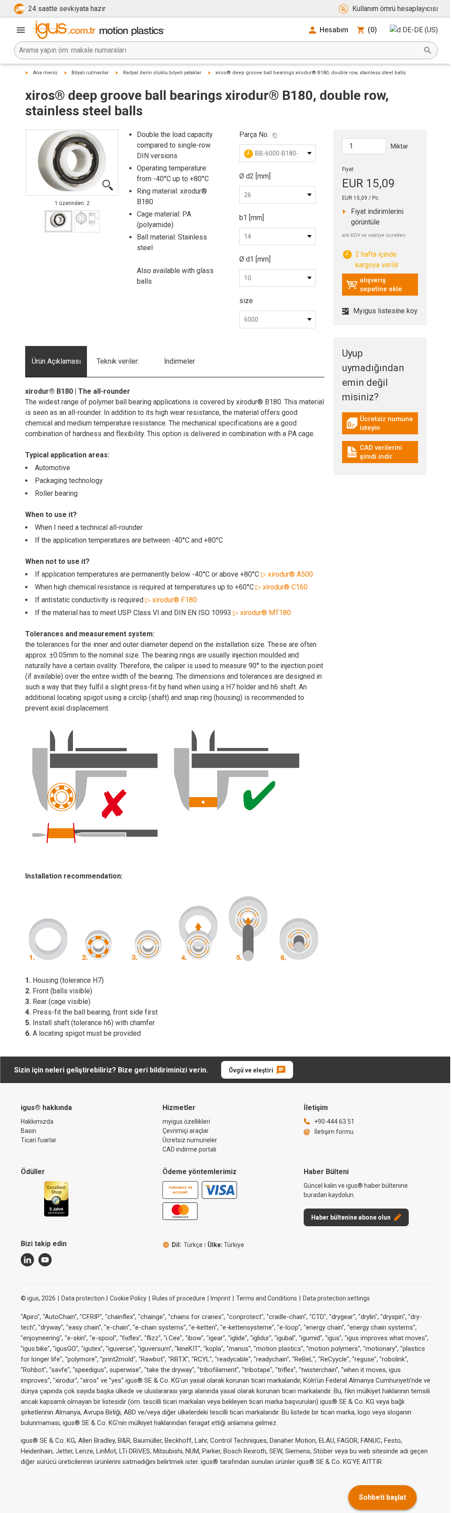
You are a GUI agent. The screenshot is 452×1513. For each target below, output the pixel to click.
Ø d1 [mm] (255, 259)
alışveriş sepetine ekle (374, 284)
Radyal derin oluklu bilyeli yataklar (162, 73)
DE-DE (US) (420, 30)
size (246, 301)
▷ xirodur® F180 (171, 600)
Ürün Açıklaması (56, 361)
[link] (380, 426)
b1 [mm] (251, 217)
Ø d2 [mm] (255, 176)
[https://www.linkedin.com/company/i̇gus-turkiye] (27, 1259)
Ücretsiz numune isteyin (382, 423)
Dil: (187, 1244)
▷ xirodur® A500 (287, 574)
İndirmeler (179, 361)
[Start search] (427, 50)
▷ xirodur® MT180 (262, 612)
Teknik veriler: (118, 361)
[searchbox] (219, 50)
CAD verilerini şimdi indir (381, 452)
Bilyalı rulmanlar (90, 73)
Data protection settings (336, 1298)
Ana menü (45, 73)
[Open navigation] (20, 30)
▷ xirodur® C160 (282, 587)
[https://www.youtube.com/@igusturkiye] (45, 1259)
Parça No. (254, 134)
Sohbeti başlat (382, 1497)
